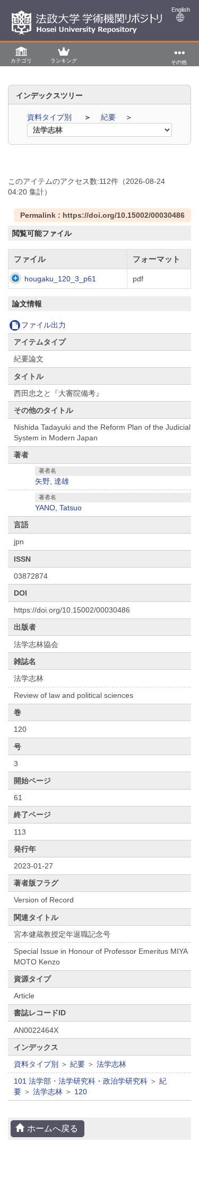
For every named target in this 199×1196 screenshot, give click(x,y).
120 (80, 1091)
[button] (21, 54)
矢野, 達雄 (52, 481)
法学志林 (111, 1064)
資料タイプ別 (50, 117)
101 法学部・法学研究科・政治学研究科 (81, 1081)
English (180, 9)
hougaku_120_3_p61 (60, 278)
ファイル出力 (43, 325)
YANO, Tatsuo (58, 507)
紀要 (109, 117)
